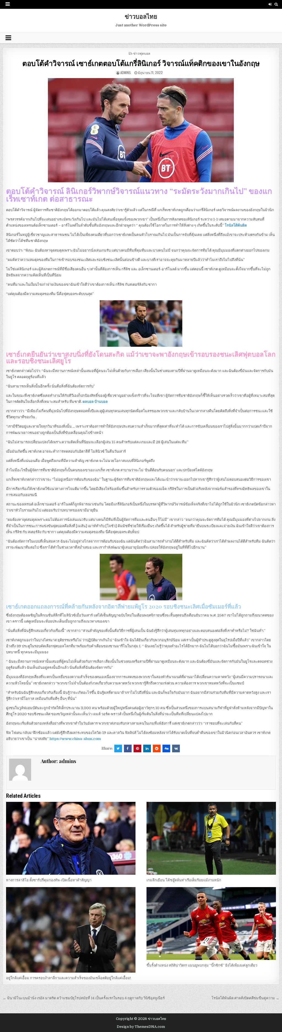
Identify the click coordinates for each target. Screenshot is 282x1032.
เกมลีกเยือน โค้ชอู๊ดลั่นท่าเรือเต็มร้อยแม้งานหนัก (184, 880)
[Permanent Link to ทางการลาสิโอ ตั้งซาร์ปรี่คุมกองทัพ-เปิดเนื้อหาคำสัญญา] (70, 838)
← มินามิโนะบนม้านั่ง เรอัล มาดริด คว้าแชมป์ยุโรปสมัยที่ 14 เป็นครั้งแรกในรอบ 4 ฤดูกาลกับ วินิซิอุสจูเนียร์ (84, 998)
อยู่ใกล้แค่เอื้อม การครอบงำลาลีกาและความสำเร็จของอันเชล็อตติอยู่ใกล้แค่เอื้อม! (68, 978)
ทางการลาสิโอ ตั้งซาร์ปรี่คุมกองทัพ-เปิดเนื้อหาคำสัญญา (48, 880)
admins (125, 72)
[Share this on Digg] (166, 748)
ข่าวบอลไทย (141, 16)
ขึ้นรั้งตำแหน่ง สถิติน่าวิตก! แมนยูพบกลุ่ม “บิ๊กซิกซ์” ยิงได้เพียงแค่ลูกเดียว (202, 965)
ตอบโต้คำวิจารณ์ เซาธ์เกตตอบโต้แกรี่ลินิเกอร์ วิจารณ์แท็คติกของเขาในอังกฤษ (141, 63)
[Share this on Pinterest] (137, 748)
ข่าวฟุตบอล (141, 53)
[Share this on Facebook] (128, 748)
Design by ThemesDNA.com (141, 1027)
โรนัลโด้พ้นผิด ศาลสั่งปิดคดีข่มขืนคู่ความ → (245, 998)
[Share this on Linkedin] (147, 748)
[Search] (276, 4)
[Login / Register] (270, 4)
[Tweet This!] (118, 748)
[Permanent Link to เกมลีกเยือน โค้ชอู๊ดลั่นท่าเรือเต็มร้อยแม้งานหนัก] (211, 838)
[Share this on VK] (176, 748)
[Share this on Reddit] (157, 748)
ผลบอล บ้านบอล (95, 402)
